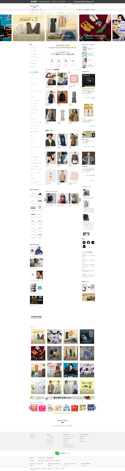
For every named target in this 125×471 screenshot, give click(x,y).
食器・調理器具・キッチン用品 (35, 163)
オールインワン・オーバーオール (36, 90)
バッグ (31, 94)
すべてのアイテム (33, 66)
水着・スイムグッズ (33, 128)
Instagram (81, 439)
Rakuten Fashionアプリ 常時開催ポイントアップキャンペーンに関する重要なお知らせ (88, 266)
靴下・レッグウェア (33, 103)
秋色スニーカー (72, 12)
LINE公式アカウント (83, 441)
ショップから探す (33, 53)
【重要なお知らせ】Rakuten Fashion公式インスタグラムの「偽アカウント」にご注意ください (88, 276)
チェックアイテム (43, 12)
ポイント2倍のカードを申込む (70, 463)
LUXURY (31, 438)
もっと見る (41, 307)
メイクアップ (32, 141)
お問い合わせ (65, 441)
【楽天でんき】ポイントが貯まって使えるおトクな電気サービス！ (49, 460)
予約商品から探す (33, 63)
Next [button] (95, 28)
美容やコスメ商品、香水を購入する (54, 463)
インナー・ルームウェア (34, 100)
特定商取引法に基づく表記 (68, 445)
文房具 (31, 175)
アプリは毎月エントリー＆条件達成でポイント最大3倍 (85, 9)
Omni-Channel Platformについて (69, 447)
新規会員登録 (82, 436)
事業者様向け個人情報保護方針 (47, 468)
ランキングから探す (33, 57)
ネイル (31, 144)
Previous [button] (30, 28)
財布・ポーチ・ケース (34, 112)
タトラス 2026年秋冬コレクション (61, 12)
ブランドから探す (33, 50)
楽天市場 (92, 4)
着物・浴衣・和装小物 (34, 131)
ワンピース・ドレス (33, 84)
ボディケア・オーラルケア (35, 147)
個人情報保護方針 (37, 468)
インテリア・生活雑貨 (34, 166)
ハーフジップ (78, 12)
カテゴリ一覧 (40, 184)
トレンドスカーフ (51, 12)
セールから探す (33, 47)
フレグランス (32, 153)
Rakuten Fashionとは (67, 438)
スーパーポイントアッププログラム (69, 436)
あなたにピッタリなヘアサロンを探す (36, 463)
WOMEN (33, 9)
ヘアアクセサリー (33, 119)
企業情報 (31, 468)
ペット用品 (32, 178)
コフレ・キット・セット (34, 159)
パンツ (31, 81)
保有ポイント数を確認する (85, 463)
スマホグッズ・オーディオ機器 (35, 169)
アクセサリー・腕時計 (34, 109)
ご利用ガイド (65, 440)
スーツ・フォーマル (33, 125)
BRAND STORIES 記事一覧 (90, 175)
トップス (31, 75)
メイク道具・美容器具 (34, 156)
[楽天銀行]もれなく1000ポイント (77, 4)
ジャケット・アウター (34, 78)
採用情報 (62, 468)
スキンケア (32, 134)
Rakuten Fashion (40, 6)
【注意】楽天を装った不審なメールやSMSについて (62, 413)
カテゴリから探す (33, 60)
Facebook (81, 438)
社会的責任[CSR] (57, 468)
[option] (46, 27)
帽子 (31, 116)
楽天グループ (86, 4)
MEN (37, 9)
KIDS (41, 9)
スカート (31, 87)
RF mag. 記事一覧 (92, 126)
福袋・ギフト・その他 (34, 181)
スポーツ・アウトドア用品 (35, 172)
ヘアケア (31, 150)
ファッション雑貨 (33, 106)
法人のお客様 (65, 443)
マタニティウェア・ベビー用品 (35, 122)
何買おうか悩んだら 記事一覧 (90, 146)
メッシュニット (85, 12)
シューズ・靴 (32, 97)
